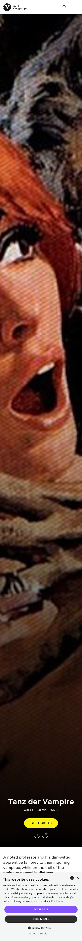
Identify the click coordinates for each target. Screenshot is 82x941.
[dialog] (41, 907)
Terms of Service (38, 933)
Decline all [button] (41, 919)
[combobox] (72, 878)
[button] (41, 927)
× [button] (77, 877)
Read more (57, 901)
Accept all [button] (41, 909)
